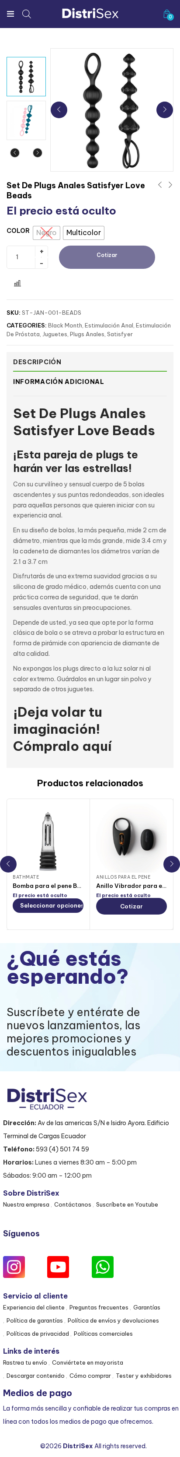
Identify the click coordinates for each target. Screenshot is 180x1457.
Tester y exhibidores (144, 1375)
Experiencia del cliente (34, 1307)
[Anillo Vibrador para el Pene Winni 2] (131, 837)
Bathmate (26, 877)
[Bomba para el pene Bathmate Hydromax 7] (48, 837)
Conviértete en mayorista (87, 1362)
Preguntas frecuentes (98, 1307)
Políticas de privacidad (38, 1333)
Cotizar (131, 906)
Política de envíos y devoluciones (113, 1320)
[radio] (46, 232)
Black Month (65, 325)
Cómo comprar (90, 1375)
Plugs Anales (87, 334)
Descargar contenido (36, 1375)
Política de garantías (35, 1320)
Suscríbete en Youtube (127, 1204)
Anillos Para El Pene (123, 877)
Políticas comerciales (103, 1333)
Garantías (146, 1307)
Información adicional (58, 382)
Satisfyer (120, 334)
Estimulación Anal (109, 325)
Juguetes (54, 334)
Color (18, 231)
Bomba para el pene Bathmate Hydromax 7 (76, 885)
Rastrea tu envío (25, 1362)
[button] (167, 13)
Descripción (37, 362)
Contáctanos (72, 1204)
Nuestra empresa (26, 1204)
